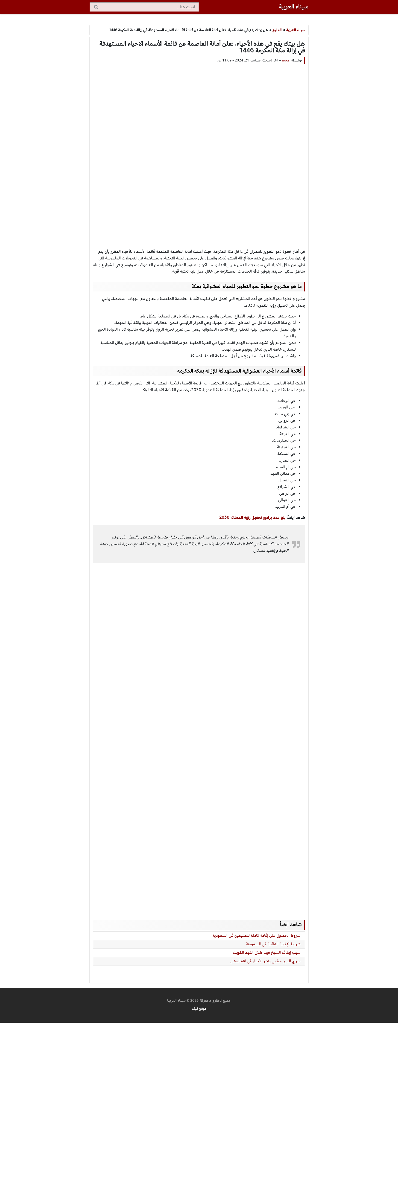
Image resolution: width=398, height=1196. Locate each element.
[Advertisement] (199, 152)
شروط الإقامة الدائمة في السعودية (273, 944)
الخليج (277, 30)
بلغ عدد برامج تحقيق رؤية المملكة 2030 (252, 517)
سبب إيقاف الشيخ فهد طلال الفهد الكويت (267, 952)
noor (286, 60)
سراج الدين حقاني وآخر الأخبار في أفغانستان (265, 961)
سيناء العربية (293, 6)
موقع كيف (199, 1008)
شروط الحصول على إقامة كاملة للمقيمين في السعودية (257, 935)
